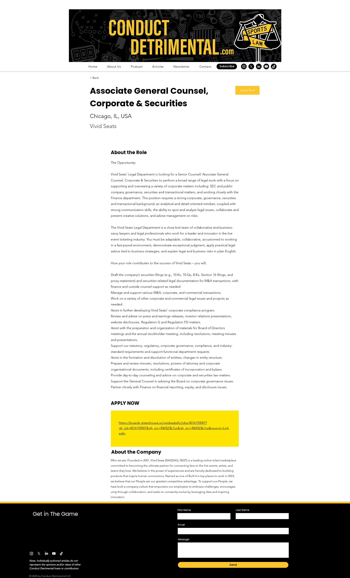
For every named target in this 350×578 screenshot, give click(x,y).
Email (181, 524)
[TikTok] (274, 66)
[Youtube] (54, 553)
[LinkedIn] (259, 66)
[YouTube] (266, 66)
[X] (251, 66)
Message (183, 539)
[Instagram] (244, 66)
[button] (227, 66)
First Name (184, 510)
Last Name (242, 510)
